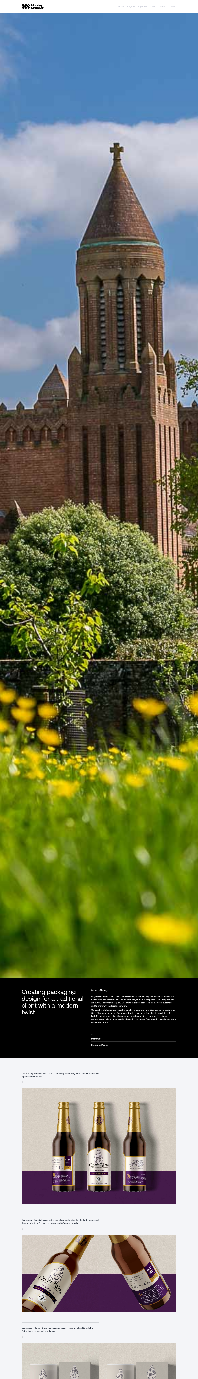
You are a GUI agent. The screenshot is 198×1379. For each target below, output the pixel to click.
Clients (153, 6)
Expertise (142, 6)
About (163, 6)
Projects (131, 6)
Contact (172, 6)
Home (121, 6)
